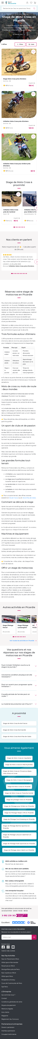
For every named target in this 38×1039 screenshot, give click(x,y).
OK (34, 937)
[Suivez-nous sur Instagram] (8, 947)
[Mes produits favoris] (31, 2)
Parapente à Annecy (8, 980)
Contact (4, 998)
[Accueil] (2, 14)
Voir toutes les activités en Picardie (22, 640)
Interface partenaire (8, 1031)
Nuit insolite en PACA (8, 973)
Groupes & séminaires (8, 1034)
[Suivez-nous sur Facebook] (3, 947)
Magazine (4, 1016)
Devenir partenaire (7, 1027)
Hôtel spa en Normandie (9, 962)
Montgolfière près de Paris (10, 969)
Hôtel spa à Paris (7, 976)
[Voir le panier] (35, 2)
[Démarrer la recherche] (34, 8)
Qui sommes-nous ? (8, 995)
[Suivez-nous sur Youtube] (13, 947)
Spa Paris (4, 987)
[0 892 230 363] (19, 915)
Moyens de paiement (8, 1005)
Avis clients (5, 1012)
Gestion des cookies (8, 951)
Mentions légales (7, 1009)
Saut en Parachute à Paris (10, 959)
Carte (32, 44)
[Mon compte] (27, 2)
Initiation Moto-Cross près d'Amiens (21, 266)
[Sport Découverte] (10, 2)
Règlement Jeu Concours (10, 1019)
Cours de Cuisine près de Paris (11, 983)
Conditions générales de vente (11, 1002)
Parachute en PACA (8, 966)
